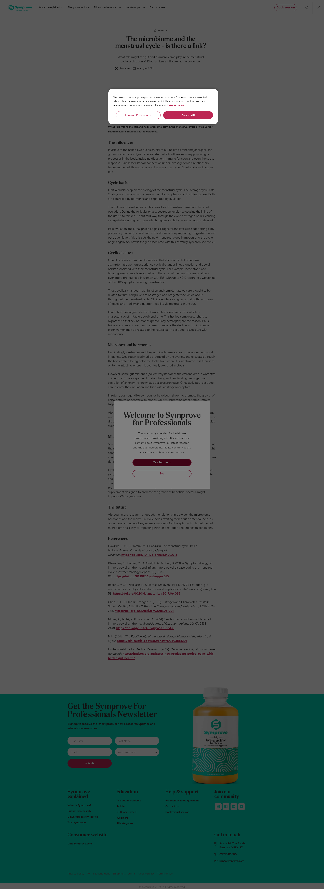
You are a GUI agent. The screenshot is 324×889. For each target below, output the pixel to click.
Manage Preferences (138, 115)
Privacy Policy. (175, 105)
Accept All (188, 115)
